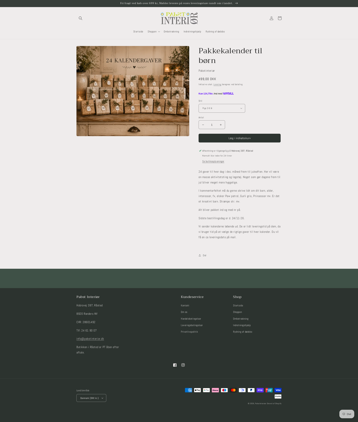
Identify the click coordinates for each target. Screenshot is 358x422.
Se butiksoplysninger (213, 161)
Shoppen (237, 312)
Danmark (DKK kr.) (89, 398)
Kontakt (185, 305)
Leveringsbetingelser (192, 325)
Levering (217, 84)
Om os (184, 312)
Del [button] (204, 255)
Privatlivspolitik (189, 331)
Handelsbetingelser (191, 318)
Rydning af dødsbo (242, 331)
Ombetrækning (240, 318)
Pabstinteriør (260, 403)
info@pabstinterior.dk (90, 339)
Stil (200, 100)
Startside (238, 305)
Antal (201, 117)
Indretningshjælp (242, 325)
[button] (80, 18)
